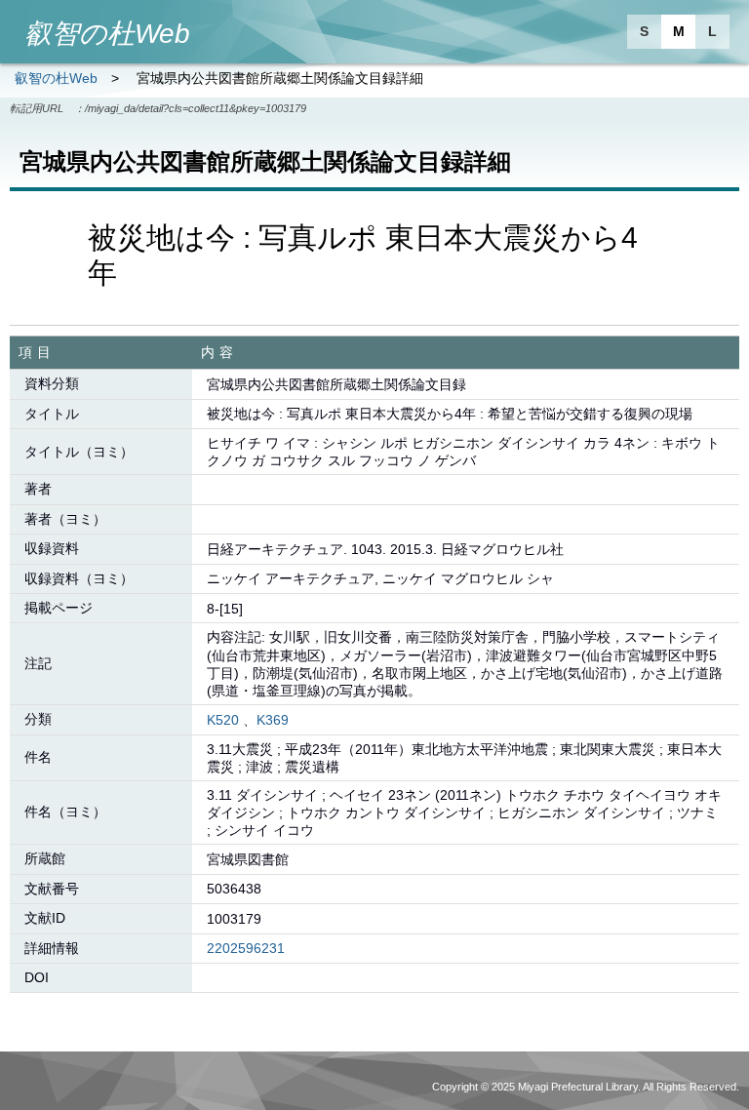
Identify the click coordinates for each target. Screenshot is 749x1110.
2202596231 (246, 948)
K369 (272, 720)
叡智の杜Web (56, 78)
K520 (223, 720)
